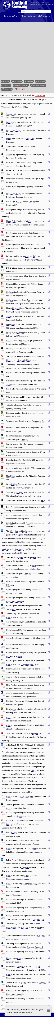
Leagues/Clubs (11, 16)
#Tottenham (6, 89)
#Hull (28, 95)
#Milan (25, 107)
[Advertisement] (27, 50)
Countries (45, 16)
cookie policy (25, 1012)
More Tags (20, 89)
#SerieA (16, 95)
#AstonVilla (17, 81)
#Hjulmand (41, 104)
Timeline (40, 95)
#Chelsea (29, 81)
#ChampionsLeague (29, 104)
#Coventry (40, 81)
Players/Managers (30, 16)
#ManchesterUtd (20, 85)
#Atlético (18, 107)
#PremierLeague (38, 85)
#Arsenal (5, 81)
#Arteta (49, 104)
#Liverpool (6, 85)
